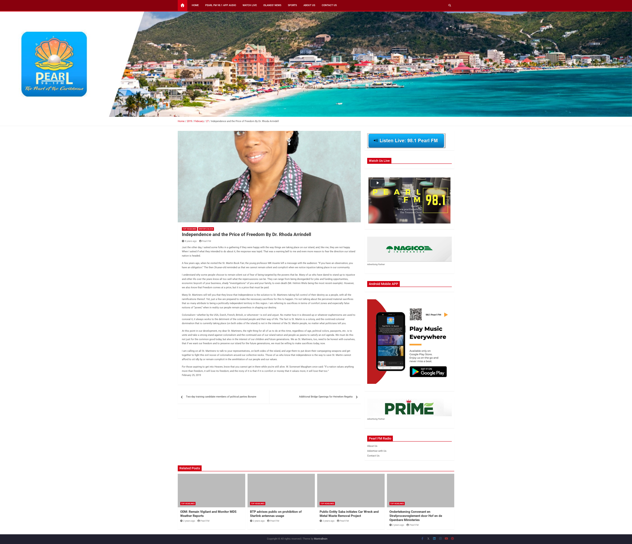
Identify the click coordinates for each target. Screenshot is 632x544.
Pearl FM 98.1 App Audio (220, 5)
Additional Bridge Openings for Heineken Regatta (326, 396)
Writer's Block (206, 229)
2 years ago (189, 520)
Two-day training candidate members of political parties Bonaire (221, 396)
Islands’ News (272, 5)
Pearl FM (206, 241)
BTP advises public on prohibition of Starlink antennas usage (276, 514)
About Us (309, 5)
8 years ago (191, 241)
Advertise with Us (376, 450)
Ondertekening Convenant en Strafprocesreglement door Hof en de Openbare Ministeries (415, 516)
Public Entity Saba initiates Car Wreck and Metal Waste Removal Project (349, 514)
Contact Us (329, 5)
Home (195, 5)
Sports (292, 5)
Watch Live (250, 5)
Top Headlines (189, 229)
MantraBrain (320, 538)
